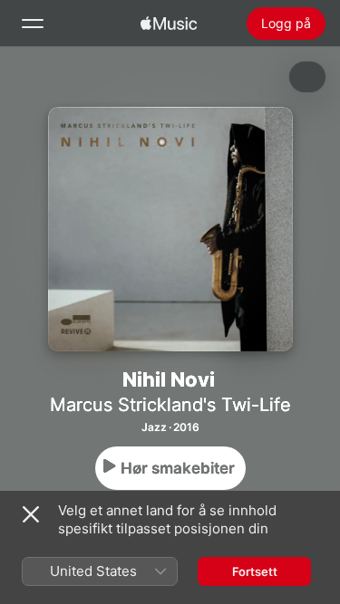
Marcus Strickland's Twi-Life (170, 405)
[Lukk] (31, 514)
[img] (169, 23)
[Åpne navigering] (33, 23)
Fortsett (254, 571)
